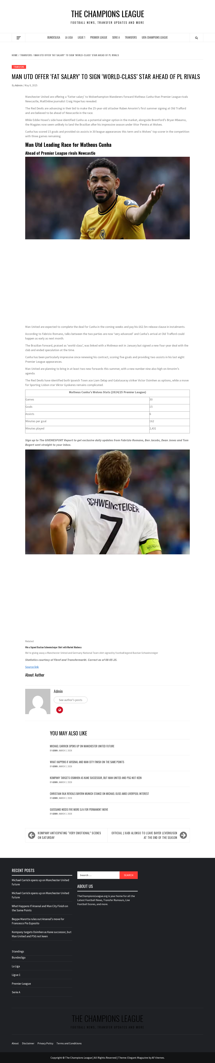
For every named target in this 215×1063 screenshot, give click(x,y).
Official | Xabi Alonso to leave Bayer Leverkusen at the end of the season (144, 835)
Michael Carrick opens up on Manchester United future (82, 746)
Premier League (98, 37)
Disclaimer (28, 1043)
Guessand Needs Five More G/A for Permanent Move (79, 809)
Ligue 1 (81, 37)
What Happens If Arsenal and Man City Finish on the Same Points (87, 762)
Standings (18, 951)
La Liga (69, 37)
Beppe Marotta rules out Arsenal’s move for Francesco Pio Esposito (38, 921)
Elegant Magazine (137, 1057)
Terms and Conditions (69, 1043)
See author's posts (70, 700)
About (15, 1043)
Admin (19, 85)
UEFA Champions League (155, 37)
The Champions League (107, 13)
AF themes (158, 1057)
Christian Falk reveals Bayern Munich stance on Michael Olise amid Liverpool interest (99, 794)
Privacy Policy (45, 1043)
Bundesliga (53, 37)
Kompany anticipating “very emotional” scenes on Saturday (69, 835)
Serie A (116, 37)
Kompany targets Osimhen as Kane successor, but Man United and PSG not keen (96, 778)
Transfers (131, 37)
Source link (32, 667)
